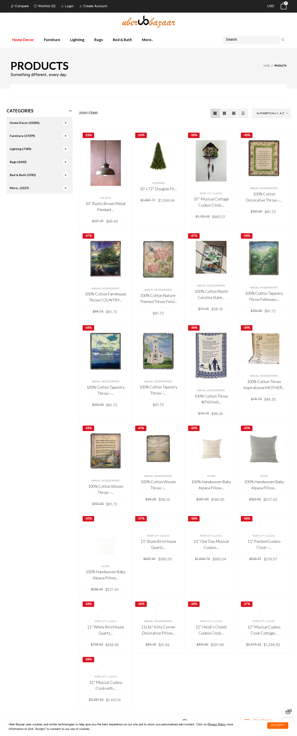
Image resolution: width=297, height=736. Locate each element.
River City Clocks (211, 194)
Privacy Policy (217, 724)
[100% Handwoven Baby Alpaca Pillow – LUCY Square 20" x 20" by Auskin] (264, 448)
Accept (278, 725)
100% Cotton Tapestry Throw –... (106, 390)
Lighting (77, 39)
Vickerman (158, 183)
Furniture (52, 39)
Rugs (98, 39)
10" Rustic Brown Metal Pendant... (105, 206)
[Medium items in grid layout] (215, 113)
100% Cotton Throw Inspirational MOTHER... (264, 384)
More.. (147, 39)
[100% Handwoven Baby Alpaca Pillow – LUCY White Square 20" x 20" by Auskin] (105, 539)
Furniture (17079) (22, 136)
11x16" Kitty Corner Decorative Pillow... (158, 629)
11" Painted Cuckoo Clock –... (263, 544)
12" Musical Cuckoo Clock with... (105, 685)
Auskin (211, 476)
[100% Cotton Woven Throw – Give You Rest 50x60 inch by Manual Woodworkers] (158, 448)
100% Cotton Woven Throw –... (105, 489)
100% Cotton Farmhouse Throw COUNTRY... (105, 296)
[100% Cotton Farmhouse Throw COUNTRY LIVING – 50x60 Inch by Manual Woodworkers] (105, 258)
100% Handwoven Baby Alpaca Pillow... (211, 484)
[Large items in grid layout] (224, 113)
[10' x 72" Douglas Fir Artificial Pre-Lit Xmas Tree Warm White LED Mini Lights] (158, 155)
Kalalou (105, 198)
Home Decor (23, 39)
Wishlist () (46, 6)
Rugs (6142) (18, 162)
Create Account (95, 6)
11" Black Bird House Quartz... (158, 544)
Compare (22, 6)
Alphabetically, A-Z (270, 113)
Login (69, 6)
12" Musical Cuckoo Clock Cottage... (263, 629)
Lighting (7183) (20, 149)
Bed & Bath (122, 39)
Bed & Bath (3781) (23, 175)
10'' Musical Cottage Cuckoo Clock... (211, 201)
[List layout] (243, 113)
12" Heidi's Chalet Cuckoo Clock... (211, 629)
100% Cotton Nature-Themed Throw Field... (158, 298)
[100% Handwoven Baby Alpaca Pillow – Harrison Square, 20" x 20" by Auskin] (211, 448)
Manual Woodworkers (264, 188)
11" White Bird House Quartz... (105, 629)
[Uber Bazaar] (148, 21)
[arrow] (66, 123)
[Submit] (283, 40)
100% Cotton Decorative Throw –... (264, 196)
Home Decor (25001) (25, 123)
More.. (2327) (19, 188)
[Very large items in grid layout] (234, 113)
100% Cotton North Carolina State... (211, 294)
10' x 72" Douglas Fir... (158, 188)
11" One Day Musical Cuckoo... (211, 544)
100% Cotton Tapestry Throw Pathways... (264, 296)
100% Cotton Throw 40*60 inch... (211, 399)
